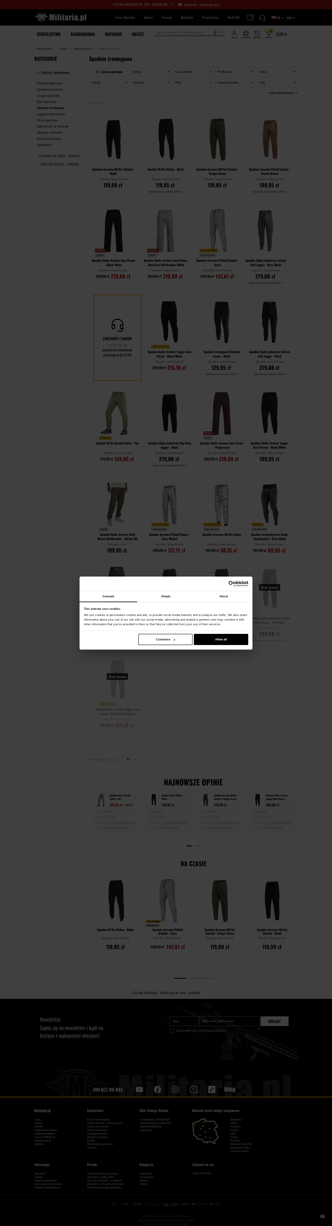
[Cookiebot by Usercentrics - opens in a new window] (231, 584)
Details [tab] (166, 596)
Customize (163, 639)
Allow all (221, 639)
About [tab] (223, 596)
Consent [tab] (108, 596)
